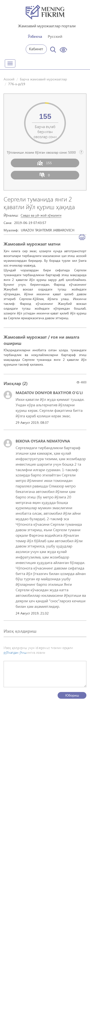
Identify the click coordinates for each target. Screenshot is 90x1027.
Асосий (9, 79)
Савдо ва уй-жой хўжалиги (41, 215)
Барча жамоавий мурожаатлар (43, 79)
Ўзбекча (35, 36)
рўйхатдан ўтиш (15, 652)
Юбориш (72, 695)
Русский (55, 36)
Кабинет (36, 48)
